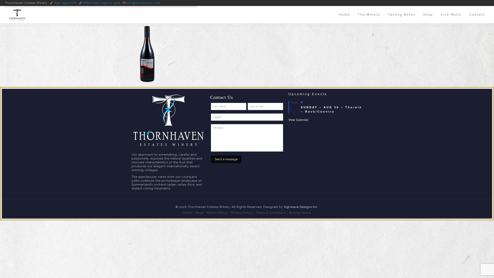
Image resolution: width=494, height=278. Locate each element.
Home (187, 212)
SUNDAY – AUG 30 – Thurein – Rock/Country (331, 109)
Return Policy (217, 212)
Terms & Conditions (271, 212)
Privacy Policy (242, 212)
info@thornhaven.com (144, 3)
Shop (199, 212)
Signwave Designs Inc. (301, 207)
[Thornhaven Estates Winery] (17, 14)
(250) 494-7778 (65, 3)
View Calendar (298, 120)
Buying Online (300, 212)
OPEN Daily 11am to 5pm (101, 3)
